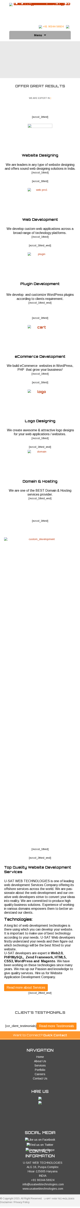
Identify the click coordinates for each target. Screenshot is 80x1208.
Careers (40, 1074)
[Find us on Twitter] (40, 1144)
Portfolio (40, 1069)
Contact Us (40, 1078)
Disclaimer (6, 1202)
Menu (38, 35)
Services (40, 1065)
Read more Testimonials (56, 1026)
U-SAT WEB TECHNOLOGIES (59, 1198)
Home (40, 1056)
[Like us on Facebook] (40, 1139)
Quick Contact (55, 1035)
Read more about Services (26, 987)
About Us (40, 1061)
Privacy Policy (22, 1202)
